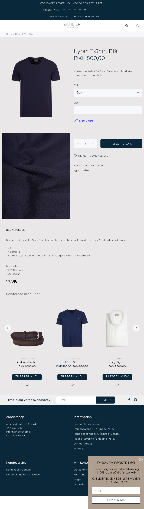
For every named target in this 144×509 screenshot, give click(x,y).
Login (77, 479)
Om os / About (83, 443)
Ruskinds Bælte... (27, 362)
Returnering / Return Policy (23, 474)
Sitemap (79, 448)
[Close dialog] (141, 459)
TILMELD (105, 400)
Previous (7, 328)
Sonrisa (117, 358)
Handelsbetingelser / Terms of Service (97, 433)
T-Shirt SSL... (72, 362)
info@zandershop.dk (86, 16)
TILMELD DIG (115, 499)
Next (136, 328)
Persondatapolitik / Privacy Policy (94, 428)
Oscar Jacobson (93, 165)
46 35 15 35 (16, 427)
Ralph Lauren (72, 358)
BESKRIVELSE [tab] (15, 229)
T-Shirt (85, 170)
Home (9, 34)
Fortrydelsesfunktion (86, 424)
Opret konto (81, 469)
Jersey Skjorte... (117, 362)
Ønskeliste (80, 484)
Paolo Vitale (27, 358)
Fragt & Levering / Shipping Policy (94, 438)
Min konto (80, 474)
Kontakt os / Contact (18, 469)
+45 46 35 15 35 (58, 16)
